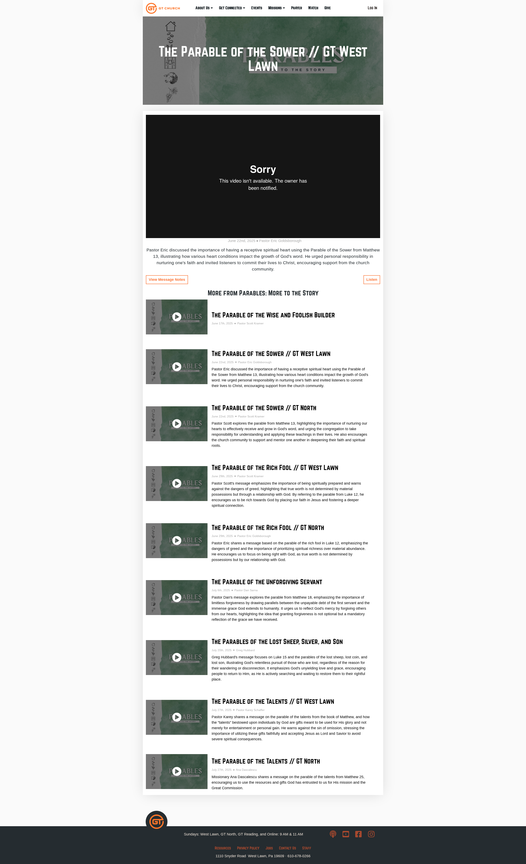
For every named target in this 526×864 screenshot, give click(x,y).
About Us (203, 8)
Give (327, 8)
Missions (275, 8)
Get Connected (231, 8)
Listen (371, 280)
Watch (313, 8)
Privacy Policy (248, 848)
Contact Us (287, 848)
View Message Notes (167, 280)
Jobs (269, 848)
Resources (223, 848)
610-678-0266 (298, 856)
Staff (306, 848)
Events (256, 8)
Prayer (296, 8)
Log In (372, 8)
